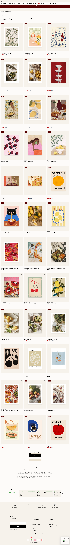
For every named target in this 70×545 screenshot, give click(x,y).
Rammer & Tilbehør (32, 3)
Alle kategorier (21, 9)
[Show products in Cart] (68, 3)
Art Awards (34, 528)
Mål (42, 9)
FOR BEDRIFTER (54, 3)
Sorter (49, 9)
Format (36, 9)
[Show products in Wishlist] (66, 3)
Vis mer (35, 455)
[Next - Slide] (62, 493)
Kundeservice (51, 517)
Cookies (50, 522)
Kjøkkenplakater (6, 11)
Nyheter (15, 3)
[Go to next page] (40, 460)
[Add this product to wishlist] (21, 24)
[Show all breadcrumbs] (2, 11)
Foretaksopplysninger (35, 519)
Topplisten (11, 3)
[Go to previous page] (30, 460)
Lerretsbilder (25, 3)
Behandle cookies (51, 528)
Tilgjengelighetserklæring (36, 524)
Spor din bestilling (51, 519)
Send (18, 526)
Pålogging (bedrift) (35, 530)
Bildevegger (43, 3)
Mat (11, 11)
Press (33, 517)
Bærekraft (33, 522)
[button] (65, 540)
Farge (30, 9)
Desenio (37, 542)
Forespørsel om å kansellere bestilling (53, 526)
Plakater (19, 3)
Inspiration (48, 3)
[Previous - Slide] (18, 493)
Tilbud (38, 3)
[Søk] (64, 3)
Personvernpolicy (16, 528)
